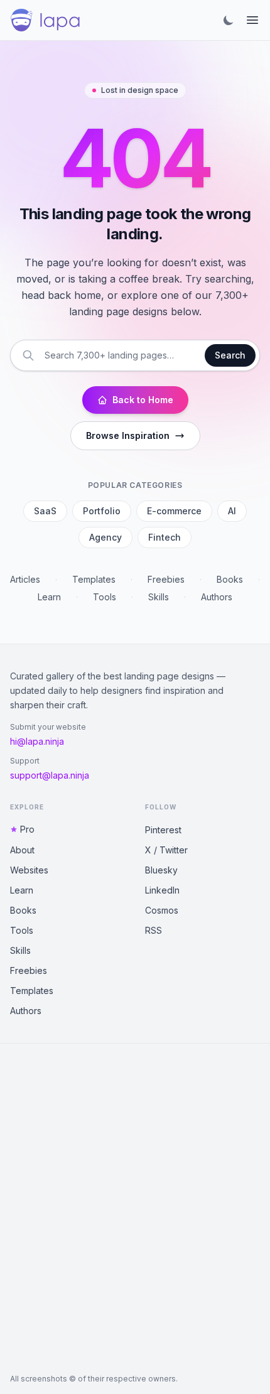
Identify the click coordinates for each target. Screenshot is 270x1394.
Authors (216, 597)
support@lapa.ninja (49, 775)
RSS (153, 930)
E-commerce (174, 510)
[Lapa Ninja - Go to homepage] (45, 20)
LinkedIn (162, 890)
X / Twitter (166, 850)
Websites (29, 870)
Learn (49, 597)
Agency (105, 537)
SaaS (45, 510)
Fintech (164, 537)
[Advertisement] (135, 1209)
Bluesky (161, 870)
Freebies (166, 579)
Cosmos (161, 910)
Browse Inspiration (128, 435)
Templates (94, 579)
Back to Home (142, 399)
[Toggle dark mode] (228, 20)
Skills (158, 597)
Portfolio (102, 510)
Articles (25, 579)
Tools (104, 597)
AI (232, 510)
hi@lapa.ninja (37, 741)
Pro (27, 829)
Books (230, 579)
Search (230, 355)
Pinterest (163, 829)
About (22, 850)
